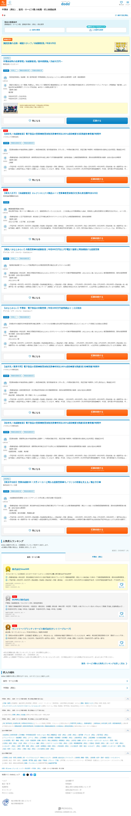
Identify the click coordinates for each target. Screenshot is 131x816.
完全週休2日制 (39, 726)
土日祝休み (59, 726)
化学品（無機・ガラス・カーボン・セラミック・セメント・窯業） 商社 (94, 740)
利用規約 (69, 784)
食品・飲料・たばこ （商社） (12, 749)
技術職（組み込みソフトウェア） (63, 757)
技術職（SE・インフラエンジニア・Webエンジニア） (34, 757)
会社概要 (69, 781)
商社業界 (27, 768)
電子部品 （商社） (103, 735)
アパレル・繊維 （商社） (37, 743)
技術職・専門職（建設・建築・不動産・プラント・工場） (41, 760)
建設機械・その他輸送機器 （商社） (100, 737)
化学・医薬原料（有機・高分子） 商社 (38, 740)
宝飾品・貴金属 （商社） (98, 743)
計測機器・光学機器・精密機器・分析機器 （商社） (57, 737)
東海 (18, 714)
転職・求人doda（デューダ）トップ (12, 768)
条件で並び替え (123, 15)
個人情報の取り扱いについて (21, 801)
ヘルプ (4, 781)
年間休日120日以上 (28, 723)
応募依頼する (97, 180)
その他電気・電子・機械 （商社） (14, 740)
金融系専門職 (52, 763)
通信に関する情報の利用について (77, 787)
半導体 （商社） (9, 688)
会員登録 (3, 4)
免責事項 (5, 787)
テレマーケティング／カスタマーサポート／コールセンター (22, 706)
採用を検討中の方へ (72, 790)
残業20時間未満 (28, 726)
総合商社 (6, 735)
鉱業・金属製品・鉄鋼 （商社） (46, 746)
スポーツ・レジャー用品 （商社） (57, 743)
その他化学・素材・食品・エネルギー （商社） (86, 746)
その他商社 (41, 749)
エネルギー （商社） (9, 746)
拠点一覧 (5, 784)
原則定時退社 (69, 726)
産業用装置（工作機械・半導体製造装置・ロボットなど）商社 (30, 735)
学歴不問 (73, 723)
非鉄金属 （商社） (64, 746)
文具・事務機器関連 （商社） (79, 743)
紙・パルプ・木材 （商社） (115, 743)
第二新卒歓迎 (7, 723)
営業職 (5, 757)
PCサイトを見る (7, 793)
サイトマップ (6, 790)
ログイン (9, 4)
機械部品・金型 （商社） (59, 735)
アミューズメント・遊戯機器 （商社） (15, 737)
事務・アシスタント (30, 763)
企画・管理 (12, 757)
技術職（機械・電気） (82, 757)
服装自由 (97, 723)
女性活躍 (104, 723)
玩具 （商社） (23, 743)
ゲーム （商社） (34, 737)
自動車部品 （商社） (81, 737)
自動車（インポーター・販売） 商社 (113, 746)
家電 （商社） (72, 735)
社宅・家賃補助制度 (114, 723)
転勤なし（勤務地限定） (85, 723)
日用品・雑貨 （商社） (10, 743)
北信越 (23, 714)
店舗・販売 (6, 703)
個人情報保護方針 (17, 803)
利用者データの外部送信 (74, 793)
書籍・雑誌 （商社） (29, 749)
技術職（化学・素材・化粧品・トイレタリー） (106, 757)
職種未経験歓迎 (50, 726)
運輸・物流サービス (87, 703)
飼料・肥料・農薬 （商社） (26, 746)
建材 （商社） (50, 749)
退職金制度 (18, 726)
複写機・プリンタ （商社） (87, 735)
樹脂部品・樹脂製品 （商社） (61, 740)
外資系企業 (16, 723)
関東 (14, 714)
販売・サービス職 (10, 681)
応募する (97, 121)
